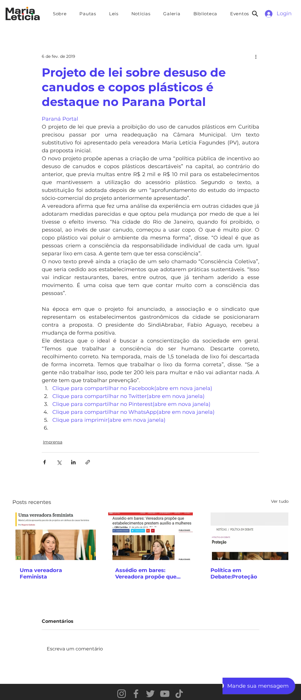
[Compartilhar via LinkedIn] (73, 462)
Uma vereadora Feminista (41, 573)
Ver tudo (280, 501)
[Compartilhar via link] (88, 462)
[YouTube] (164, 693)
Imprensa (52, 442)
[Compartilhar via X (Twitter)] (59, 462)
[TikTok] (179, 693)
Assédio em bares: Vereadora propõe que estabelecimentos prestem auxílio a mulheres (145, 573)
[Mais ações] (255, 56)
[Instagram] (121, 693)
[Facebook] (136, 693)
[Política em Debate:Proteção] (245, 536)
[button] (87, 13)
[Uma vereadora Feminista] (55, 536)
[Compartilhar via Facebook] (44, 462)
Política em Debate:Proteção (233, 573)
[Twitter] (150, 693)
